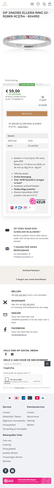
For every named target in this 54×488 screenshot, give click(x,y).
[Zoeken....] (43, 4)
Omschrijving (11, 80)
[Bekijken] (50, 4)
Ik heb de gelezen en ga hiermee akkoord (28, 387)
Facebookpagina (18, 334)
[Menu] (32, 4)
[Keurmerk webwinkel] (27, 481)
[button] (27, 84)
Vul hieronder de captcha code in (16, 373)
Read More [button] (23, 126)
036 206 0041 (21, 295)
